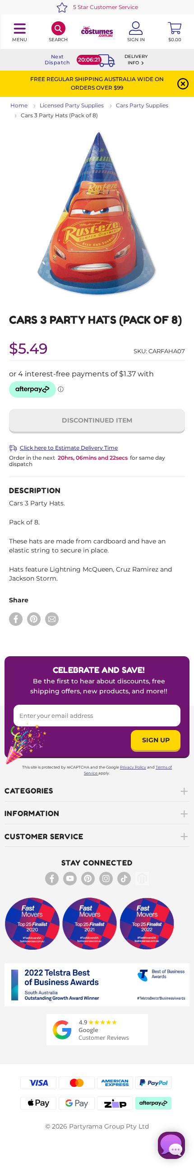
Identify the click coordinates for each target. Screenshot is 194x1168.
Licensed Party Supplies (72, 105)
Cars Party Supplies (142, 105)
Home (19, 105)
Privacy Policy (133, 767)
